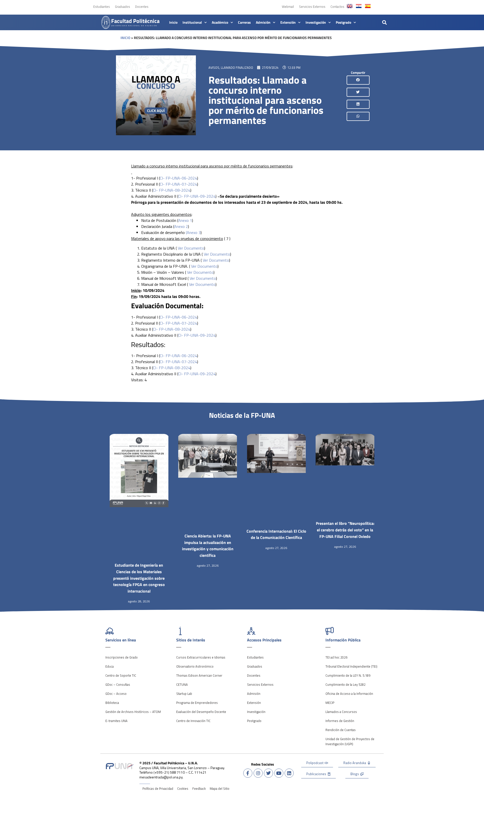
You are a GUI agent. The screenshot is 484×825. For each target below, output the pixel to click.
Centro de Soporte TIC (120, 675)
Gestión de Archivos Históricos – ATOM (133, 711)
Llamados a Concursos (341, 711)
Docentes (141, 6)
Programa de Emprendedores (197, 702)
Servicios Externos (312, 6)
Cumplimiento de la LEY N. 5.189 (347, 675)
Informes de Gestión (339, 720)
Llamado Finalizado (237, 67)
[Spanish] (368, 6)
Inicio (173, 22)
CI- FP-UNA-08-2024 (171, 190)
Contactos (337, 6)
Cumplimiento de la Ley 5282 (345, 684)
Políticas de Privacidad (157, 788)
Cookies (182, 788)
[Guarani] (358, 6)
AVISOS (213, 67)
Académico (220, 22)
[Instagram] (258, 773)
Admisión (263, 22)
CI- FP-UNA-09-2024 (197, 196)
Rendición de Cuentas (340, 729)
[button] (384, 22)
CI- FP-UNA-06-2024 (178, 178)
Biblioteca (112, 702)
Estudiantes (101, 6)
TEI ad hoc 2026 (336, 657)
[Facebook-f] (247, 773)
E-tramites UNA (116, 720)
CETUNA (182, 684)
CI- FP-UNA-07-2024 (178, 184)
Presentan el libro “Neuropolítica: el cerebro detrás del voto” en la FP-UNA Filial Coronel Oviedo (345, 529)
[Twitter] (268, 773)
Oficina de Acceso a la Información (349, 693)
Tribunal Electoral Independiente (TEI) (351, 666)
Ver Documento (191, 248)
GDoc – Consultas (117, 684)
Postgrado (343, 22)
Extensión (288, 22)
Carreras (244, 22)
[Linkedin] (289, 773)
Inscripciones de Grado (121, 657)
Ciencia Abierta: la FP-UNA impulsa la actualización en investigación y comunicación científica (207, 545)
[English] (349, 6)
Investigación (316, 22)
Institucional (192, 22)
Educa (109, 666)
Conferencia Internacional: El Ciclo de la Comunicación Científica (276, 534)
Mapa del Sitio (219, 788)
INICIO (125, 37)
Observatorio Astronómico (195, 666)
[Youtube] (278, 773)
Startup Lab (184, 693)
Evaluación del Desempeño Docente (201, 711)
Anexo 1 (185, 220)
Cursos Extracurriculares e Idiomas (200, 657)
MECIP (329, 702)
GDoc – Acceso (116, 693)
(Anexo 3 (193, 232)
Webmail (288, 6)
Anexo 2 (181, 226)
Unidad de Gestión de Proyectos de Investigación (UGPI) (349, 741)
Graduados (122, 6)
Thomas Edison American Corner (199, 675)
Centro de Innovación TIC (193, 720)
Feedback (199, 788)
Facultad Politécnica (135, 21)
